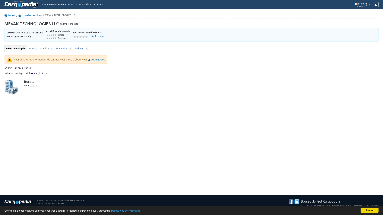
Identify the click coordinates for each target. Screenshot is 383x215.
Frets (32, 48)
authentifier (97, 59)
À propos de (82, 4)
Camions (46, 48)
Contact (98, 4)
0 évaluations (97, 36)
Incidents (81, 48)
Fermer (369, 210)
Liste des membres (31, 15)
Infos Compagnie (16, 48)
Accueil (11, 15)
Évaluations (63, 48)
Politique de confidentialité (125, 210)
